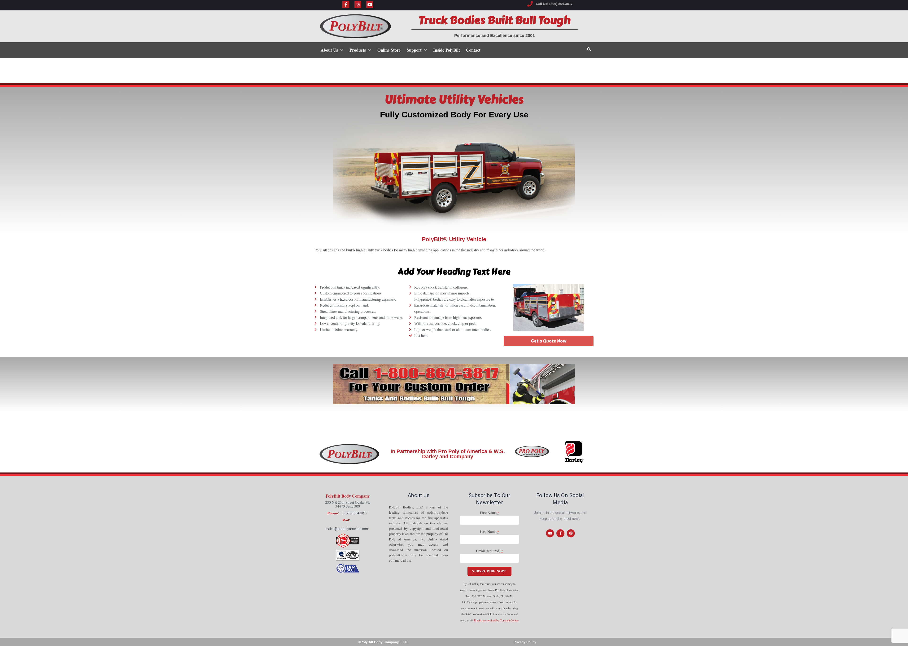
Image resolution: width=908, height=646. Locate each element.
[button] (549, 341)
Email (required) (489, 550)
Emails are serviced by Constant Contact (496, 620)
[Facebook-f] (345, 4)
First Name (489, 512)
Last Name (489, 531)
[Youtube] (369, 4)
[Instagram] (357, 4)
